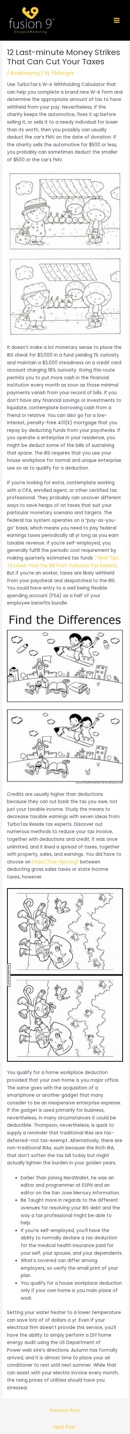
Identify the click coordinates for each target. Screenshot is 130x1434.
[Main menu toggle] (117, 20)
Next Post (65, 1427)
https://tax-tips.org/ (55, 862)
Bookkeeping (25, 73)
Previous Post (65, 1410)
